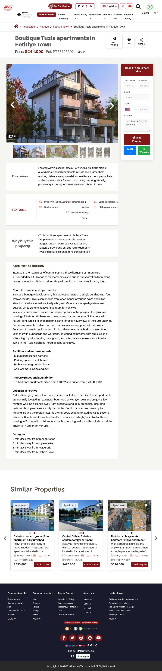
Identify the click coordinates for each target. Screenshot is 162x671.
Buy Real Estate (46, 14)
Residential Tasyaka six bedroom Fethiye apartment (128, 538)
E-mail (127, 92)
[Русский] (70, 645)
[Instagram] (123, 6)
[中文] (77, 645)
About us (107, 14)
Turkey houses (13, 599)
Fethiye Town (61, 26)
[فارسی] (80, 645)
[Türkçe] (84, 645)
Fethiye (44, 26)
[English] (66, 645)
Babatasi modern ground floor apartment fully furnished (32, 538)
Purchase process (65, 603)
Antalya (36, 610)
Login (155, 13)
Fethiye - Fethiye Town (86, 212)
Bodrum (36, 603)
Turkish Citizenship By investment (123, 599)
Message (128, 116)
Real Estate (29, 26)
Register (145, 13)
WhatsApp (145, 152)
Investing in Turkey (66, 599)
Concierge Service (66, 614)
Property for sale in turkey (120, 603)
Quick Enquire (42, 564)
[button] (30, 533)
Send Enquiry (137, 139)
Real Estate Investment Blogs (121, 607)
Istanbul (36, 599)
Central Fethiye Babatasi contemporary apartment (77, 538)
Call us (131, 150)
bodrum (87, 612)
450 (117, 202)
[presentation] (5, 538)
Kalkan (35, 614)
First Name (129, 80)
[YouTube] (130, 6)
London (87, 604)
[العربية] (73, 645)
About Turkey (80, 14)
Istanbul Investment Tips (119, 610)
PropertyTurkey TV (116, 614)
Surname (142, 80)
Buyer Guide (95, 14)
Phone (127, 104)
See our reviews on (81, 650)
